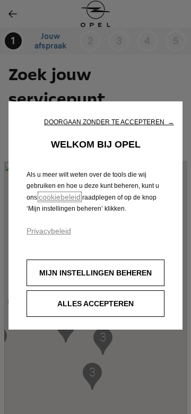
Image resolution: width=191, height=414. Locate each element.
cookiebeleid (60, 197)
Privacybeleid (49, 231)
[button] (109, 122)
